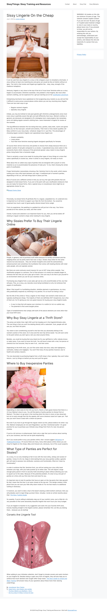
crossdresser (12, 587)
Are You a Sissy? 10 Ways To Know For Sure (21, 592)
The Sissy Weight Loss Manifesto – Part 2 (20, 591)
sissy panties (28, 589)
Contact (67, 4)
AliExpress (58, 440)
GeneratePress (72, 610)
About (74, 4)
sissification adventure (60, 95)
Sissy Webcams (94, 4)
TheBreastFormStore (14, 442)
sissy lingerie (20, 589)
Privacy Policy (81, 54)
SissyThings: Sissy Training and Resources (29, 4)
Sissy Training (20, 587)
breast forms (12, 589)
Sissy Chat (83, 4)
